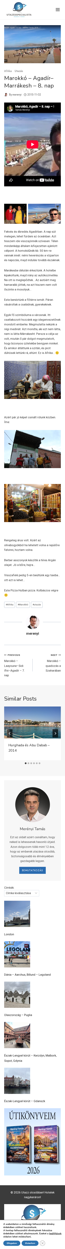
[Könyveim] (32, 1141)
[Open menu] (58, 9)
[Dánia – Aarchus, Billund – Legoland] (17, 954)
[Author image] (6, 94)
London (9, 934)
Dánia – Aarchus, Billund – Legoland (27, 974)
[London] (17, 914)
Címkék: (9, 887)
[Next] (55, 733)
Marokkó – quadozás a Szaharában (53, 663)
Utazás (19, 71)
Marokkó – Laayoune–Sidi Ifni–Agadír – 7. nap (14, 665)
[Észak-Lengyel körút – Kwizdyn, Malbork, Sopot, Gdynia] (17, 1035)
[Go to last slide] (9, 733)
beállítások (55, 1233)
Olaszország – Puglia (18, 1015)
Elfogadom (12, 1243)
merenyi (16, 95)
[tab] (26, 763)
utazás (37, 604)
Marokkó (23, 604)
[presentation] (32, 723)
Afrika (8, 71)
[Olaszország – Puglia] (17, 995)
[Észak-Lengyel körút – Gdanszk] (17, 1081)
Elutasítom (30, 1243)
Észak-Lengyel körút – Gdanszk (24, 1101)
